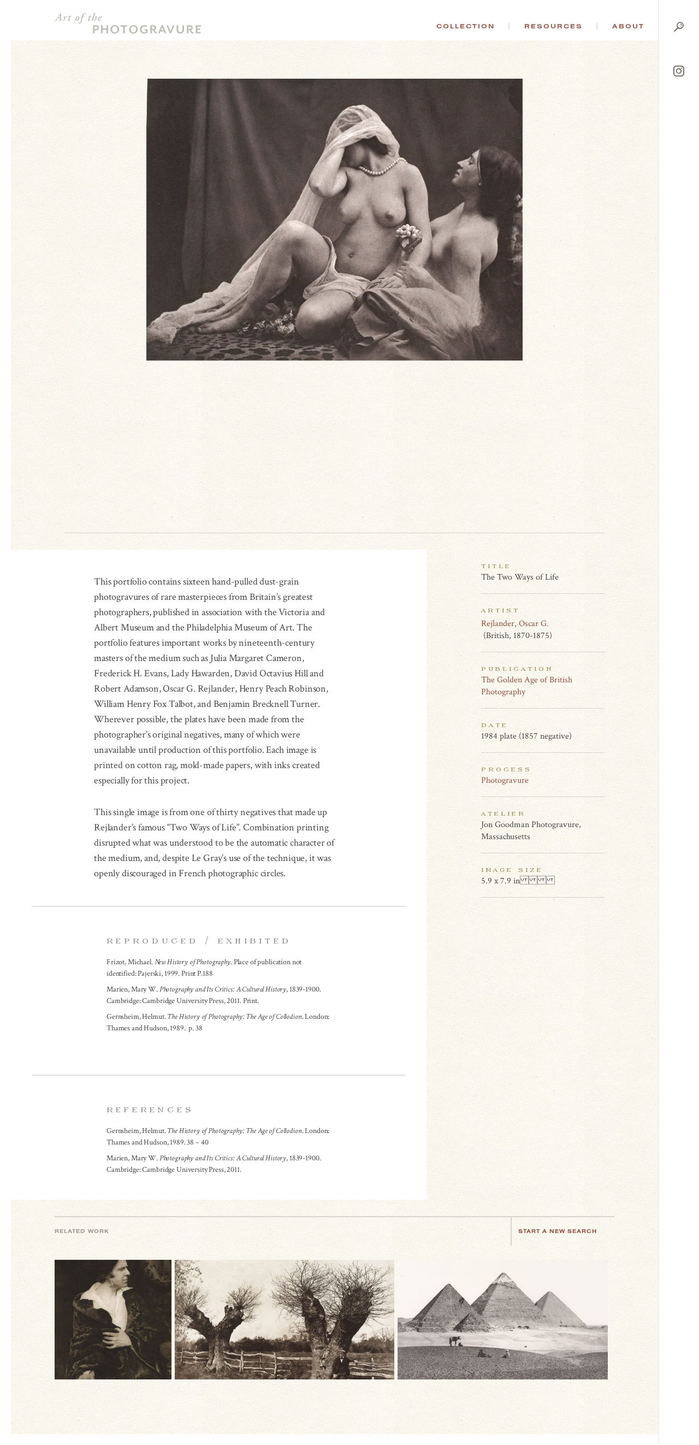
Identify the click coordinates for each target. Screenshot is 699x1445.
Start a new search (557, 1231)
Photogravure (505, 780)
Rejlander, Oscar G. (515, 623)
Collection (465, 26)
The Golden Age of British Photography (526, 686)
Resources (553, 26)
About (628, 26)
